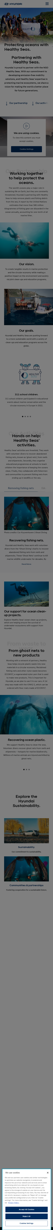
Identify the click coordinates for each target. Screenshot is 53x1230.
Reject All (26, 1216)
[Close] (48, 1173)
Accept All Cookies (26, 1209)
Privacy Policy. (13, 1203)
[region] (26, 1199)
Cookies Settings (26, 1223)
